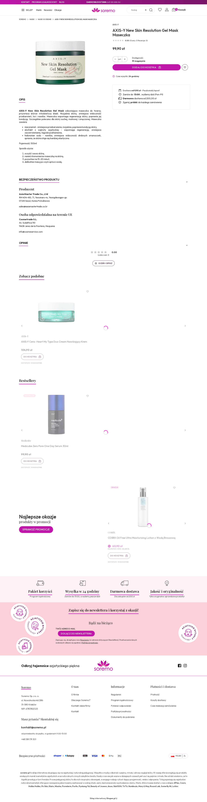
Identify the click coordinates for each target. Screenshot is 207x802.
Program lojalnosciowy (44, 2)
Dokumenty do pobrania (122, 717)
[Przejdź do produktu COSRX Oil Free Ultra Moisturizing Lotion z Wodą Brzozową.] (143, 506)
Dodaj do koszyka (144, 67)
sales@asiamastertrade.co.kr (33, 206)
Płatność (155, 694)
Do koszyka (30, 356)
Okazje (58, 10)
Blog (61, 2)
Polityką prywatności (90, 643)
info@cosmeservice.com (31, 231)
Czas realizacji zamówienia (163, 705)
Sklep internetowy (102, 798)
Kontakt (25, 2)
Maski (32, 19)
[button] (27, 10)
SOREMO (22, 19)
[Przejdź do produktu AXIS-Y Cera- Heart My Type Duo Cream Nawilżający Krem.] (56, 310)
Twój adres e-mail (65, 628)
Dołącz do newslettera (76, 633)
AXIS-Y (116, 24)
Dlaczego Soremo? (80, 700)
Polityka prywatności (121, 711)
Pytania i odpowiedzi (121, 705)
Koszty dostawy (158, 700)
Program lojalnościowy (122, 700)
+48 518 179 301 (28, 739)
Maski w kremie (44, 19)
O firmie (75, 694)
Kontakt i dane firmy (80, 705)
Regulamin (84, 640)
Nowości (48, 10)
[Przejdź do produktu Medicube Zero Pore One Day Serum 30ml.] (56, 414)
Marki (39, 10)
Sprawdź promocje (36, 529)
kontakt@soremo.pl (33, 727)
